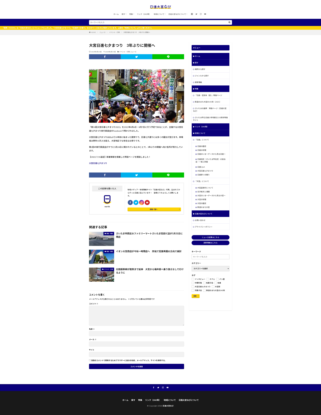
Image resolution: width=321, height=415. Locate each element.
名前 (92, 329)
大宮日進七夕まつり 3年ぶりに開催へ (137, 32)
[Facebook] (105, 56)
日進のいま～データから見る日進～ (211, 154)
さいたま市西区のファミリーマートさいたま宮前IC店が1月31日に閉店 (149, 235)
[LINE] (168, 56)
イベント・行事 (114, 32)
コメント (93, 304)
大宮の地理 (201, 199)
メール (92, 339)
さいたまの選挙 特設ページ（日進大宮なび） (209, 109)
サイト (91, 350)
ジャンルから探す (202, 76)
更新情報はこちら (211, 243)
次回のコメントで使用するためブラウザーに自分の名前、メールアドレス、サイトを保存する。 (129, 360)
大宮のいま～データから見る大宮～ (211, 195)
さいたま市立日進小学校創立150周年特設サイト (210, 118)
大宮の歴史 (201, 203)
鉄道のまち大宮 (203, 207)
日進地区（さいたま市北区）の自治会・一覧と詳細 (210, 160)
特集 (131, 14)
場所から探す (200, 69)
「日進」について (202, 140)
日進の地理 (201, 150)
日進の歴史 (201, 146)
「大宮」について (202, 181)
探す (123, 14)
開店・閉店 (110, 233)
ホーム (116, 14)
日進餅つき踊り (203, 175)
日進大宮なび (168, 406)
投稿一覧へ (153, 209)
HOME (93, 32)
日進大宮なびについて (177, 14)
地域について (159, 14)
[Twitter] (136, 56)
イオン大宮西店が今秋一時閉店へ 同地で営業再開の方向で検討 (148, 251)
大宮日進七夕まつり (98, 163)
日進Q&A (201, 167)
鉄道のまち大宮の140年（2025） (208, 102)
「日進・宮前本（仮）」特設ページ (208, 95)
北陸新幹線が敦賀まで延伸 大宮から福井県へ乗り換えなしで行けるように (150, 271)
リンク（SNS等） (144, 14)
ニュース (102, 32)
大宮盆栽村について (205, 188)
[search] (229, 22)
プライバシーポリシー (203, 227)
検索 (194, 296)
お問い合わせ (200, 220)
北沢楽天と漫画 (203, 192)
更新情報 (198, 82)
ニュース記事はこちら (210, 237)
